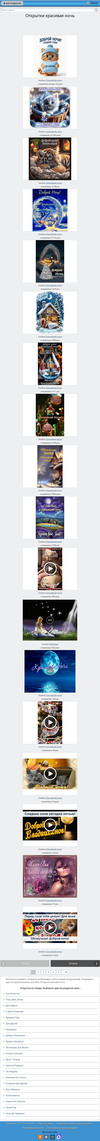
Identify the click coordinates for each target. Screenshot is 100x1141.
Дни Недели (11, 1005)
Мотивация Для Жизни (17, 1047)
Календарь (11, 1029)
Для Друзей (11, 1023)
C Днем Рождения (14, 1011)
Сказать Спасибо (14, 1053)
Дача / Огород (13, 1059)
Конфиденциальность (33, 1128)
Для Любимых (13, 1089)
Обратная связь (45, 1123)
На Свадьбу (11, 1071)
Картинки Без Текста (16, 1077)
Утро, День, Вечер (14, 999)
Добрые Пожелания (15, 1035)
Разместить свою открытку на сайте (74, 1123)
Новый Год (11, 1107)
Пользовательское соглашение (62, 1128)
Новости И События (15, 1101)
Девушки (53, 644)
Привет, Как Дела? (15, 1041)
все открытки (12, 3)
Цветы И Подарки (14, 1065)
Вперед (73, 963)
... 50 (65, 972)
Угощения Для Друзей (16, 1083)
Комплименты (13, 1095)
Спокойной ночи (54, 80)
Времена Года (12, 1017)
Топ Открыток (13, 993)
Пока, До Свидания (15, 1113)
